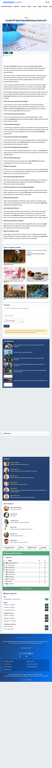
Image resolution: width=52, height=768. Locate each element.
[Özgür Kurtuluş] (6, 470)
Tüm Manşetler (8, 666)
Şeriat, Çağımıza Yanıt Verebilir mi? (19, 542)
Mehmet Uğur (14, 475)
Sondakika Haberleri (6, 6)
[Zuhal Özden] (6, 483)
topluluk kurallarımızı (16, 330)
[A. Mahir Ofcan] (6, 521)
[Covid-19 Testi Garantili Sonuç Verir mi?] (26, 37)
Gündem (23, 6)
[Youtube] (30, 653)
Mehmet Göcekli (14, 462)
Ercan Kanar (13, 488)
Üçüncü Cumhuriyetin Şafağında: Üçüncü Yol (21, 529)
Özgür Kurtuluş (14, 469)
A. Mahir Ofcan (14, 520)
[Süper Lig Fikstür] (47, 593)
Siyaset (29, 6)
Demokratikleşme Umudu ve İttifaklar (19, 522)
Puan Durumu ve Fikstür (33, 664)
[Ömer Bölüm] (6, 515)
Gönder (7, 326)
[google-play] (29, 656)
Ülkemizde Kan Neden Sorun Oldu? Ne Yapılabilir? (22, 497)
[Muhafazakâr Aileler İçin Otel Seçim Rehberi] (37, 291)
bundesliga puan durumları (27, 675)
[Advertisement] (26, 409)
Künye (10, 674)
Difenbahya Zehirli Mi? (37, 674)
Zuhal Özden (13, 482)
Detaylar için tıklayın (26, 588)
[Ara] (46, 2)
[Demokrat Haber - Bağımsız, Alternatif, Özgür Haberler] (13, 2)
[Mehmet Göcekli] (6, 463)
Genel (26, 17)
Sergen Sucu (13, 533)
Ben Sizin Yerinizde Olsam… (17, 535)
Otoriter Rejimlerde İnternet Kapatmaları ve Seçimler (23, 471)
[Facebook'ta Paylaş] (4, 53)
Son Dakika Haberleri (32, 666)
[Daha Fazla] (11, 53)
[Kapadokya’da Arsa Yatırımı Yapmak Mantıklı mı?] (14, 291)
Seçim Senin (13, 516)
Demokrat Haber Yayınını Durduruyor (19, 464)
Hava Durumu (31, 661)
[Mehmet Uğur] (6, 476)
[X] (22, 653)
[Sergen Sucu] (6, 534)
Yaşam (34, 6)
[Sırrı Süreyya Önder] (6, 508)
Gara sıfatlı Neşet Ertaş (16, 509)
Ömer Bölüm (13, 514)
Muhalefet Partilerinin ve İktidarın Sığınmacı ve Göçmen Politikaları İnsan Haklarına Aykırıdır (28, 491)
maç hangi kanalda (44, 675)
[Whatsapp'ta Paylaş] (9, 53)
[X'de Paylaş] (6, 53)
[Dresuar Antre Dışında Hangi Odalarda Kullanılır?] (37, 251)
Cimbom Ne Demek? (27, 674)
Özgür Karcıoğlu (15, 495)
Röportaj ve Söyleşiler (17, 674)
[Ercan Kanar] (6, 490)
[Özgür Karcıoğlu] (6, 496)
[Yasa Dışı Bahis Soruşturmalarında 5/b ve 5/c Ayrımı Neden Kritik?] (14, 256)
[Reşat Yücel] (6, 528)
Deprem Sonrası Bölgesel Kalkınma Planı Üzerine (22, 477)
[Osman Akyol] (6, 541)
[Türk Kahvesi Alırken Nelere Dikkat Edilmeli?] (37, 273)
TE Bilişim (29, 679)
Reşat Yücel (13, 527)
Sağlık (39, 6)
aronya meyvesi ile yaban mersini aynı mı (12, 675)
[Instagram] (25, 653)
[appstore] (22, 656)
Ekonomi (45, 6)
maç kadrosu (37, 675)
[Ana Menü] (48, 2)
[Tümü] (47, 433)
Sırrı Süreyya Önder (15, 507)
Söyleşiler (16, 6)
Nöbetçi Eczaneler (9, 661)
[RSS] (32, 653)
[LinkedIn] (27, 653)
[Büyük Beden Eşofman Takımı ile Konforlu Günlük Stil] (14, 273)
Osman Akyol (13, 540)
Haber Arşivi (8, 669)
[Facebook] (20, 653)
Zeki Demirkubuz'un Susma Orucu (18, 484)
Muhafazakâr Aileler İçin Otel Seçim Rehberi (37, 298)
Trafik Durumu (8, 664)
